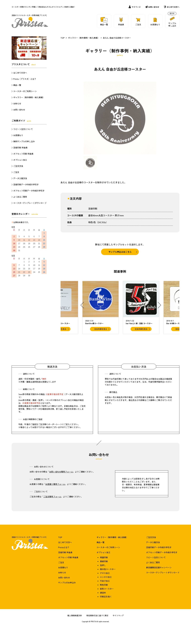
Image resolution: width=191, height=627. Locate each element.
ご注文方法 (18, 166)
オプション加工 (20, 159)
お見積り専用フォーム (55, 484)
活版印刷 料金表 (20, 147)
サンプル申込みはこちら (120, 251)
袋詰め (103, 592)
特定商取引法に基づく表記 (97, 615)
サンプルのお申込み (67, 582)
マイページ (136, 7)
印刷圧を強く (106, 596)
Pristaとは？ (63, 547)
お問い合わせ (153, 7)
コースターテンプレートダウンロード (30, 202)
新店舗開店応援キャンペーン (159, 567)
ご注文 (16, 172)
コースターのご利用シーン (25, 91)
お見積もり (18, 135)
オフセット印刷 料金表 (23, 153)
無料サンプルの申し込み (24, 141)
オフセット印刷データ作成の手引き (29, 190)
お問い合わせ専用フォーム (61, 471)
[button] (82, 305)
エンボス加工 (106, 577)
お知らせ (17, 103)
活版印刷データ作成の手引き (26, 184)
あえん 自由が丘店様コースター (117, 37)
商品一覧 (17, 85)
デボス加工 (105, 573)
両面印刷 (104, 557)
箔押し (103, 565)
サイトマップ (118, 615)
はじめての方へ (173, 7)
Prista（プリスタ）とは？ (24, 78)
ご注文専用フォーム (52, 496)
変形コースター (107, 588)
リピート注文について (23, 129)
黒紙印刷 (104, 561)
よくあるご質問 (20, 196)
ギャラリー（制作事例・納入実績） (83, 37)
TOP (63, 37)
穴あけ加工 (105, 580)
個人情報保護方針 (74, 615)
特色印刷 (104, 584)
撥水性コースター (108, 569)
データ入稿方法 (20, 178)
